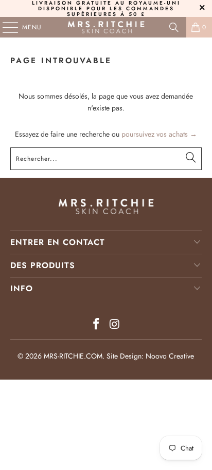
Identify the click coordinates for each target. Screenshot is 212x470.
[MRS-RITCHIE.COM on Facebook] (96, 324)
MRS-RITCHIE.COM (73, 356)
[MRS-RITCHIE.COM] (106, 27)
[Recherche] (174, 27)
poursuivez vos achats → (159, 134)
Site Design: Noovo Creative (150, 356)
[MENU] (5, 27)
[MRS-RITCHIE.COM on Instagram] (114, 324)
